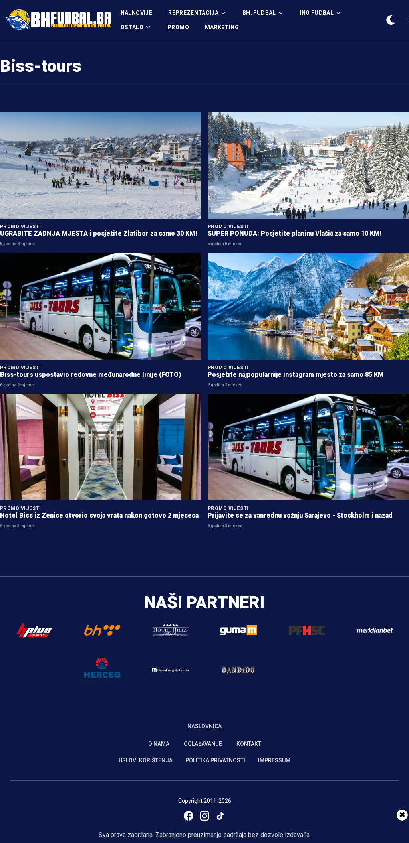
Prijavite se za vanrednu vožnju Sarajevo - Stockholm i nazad (300, 515)
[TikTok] (220, 816)
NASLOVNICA (204, 726)
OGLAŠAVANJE (203, 744)
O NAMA (158, 744)
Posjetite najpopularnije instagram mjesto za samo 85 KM (296, 374)
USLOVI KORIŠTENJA (146, 760)
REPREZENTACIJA (193, 13)
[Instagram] (204, 816)
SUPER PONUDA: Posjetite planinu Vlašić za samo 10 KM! (295, 233)
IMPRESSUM (274, 760)
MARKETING (222, 27)
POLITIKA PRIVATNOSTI (215, 760)
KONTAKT (248, 744)
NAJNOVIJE (136, 13)
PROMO (178, 27)
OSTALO (132, 27)
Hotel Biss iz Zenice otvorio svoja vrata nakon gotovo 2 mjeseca (99, 515)
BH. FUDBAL (259, 13)
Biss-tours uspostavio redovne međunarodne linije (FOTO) (90, 374)
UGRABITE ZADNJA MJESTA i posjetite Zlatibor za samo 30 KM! (98, 233)
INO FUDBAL (317, 13)
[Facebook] (188, 816)
